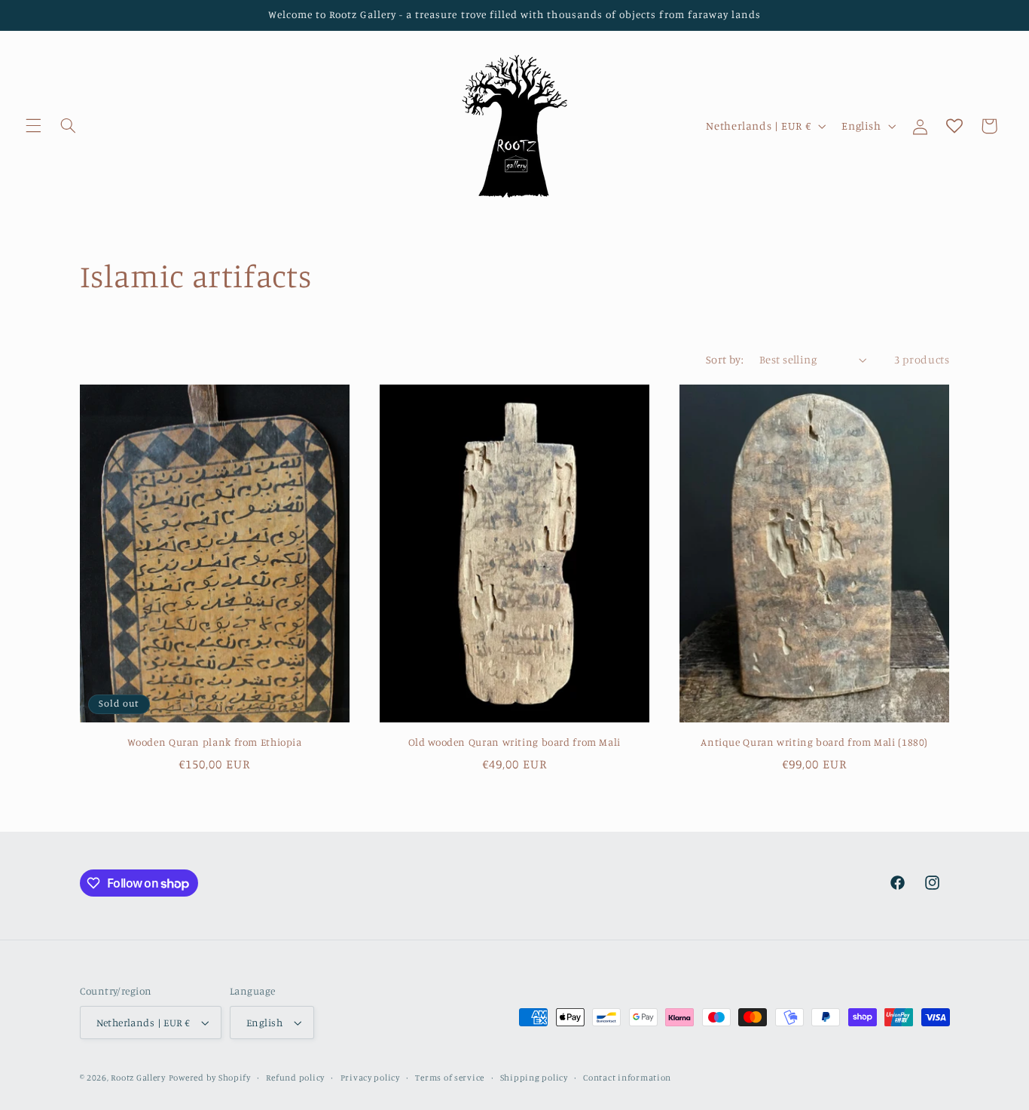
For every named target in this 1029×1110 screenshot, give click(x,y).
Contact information (627, 1077)
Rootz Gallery (138, 1077)
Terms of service (449, 1077)
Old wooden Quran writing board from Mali (514, 742)
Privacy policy (370, 1077)
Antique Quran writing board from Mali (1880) (814, 742)
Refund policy (295, 1077)
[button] (33, 126)
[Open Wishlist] (954, 126)
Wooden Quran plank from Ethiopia (214, 742)
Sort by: (725, 359)
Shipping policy (534, 1077)
